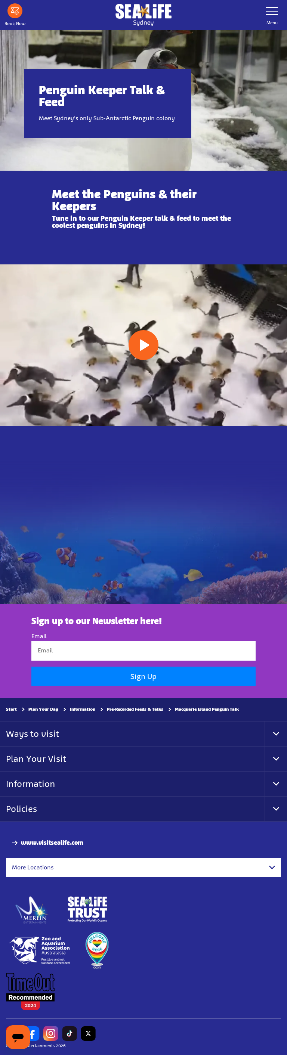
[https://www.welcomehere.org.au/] (96, 950)
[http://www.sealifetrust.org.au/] (87, 909)
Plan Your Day (43, 709)
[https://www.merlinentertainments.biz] (32, 909)
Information (82, 709)
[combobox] (143, 867)
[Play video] (143, 345)
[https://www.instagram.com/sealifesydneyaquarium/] (50, 1033)
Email (39, 636)
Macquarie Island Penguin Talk (207, 709)
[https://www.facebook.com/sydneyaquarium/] (32, 1033)
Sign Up (143, 676)
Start (11, 709)
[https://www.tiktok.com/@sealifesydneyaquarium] (69, 1033)
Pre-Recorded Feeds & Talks (135, 709)
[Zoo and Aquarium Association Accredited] (40, 950)
